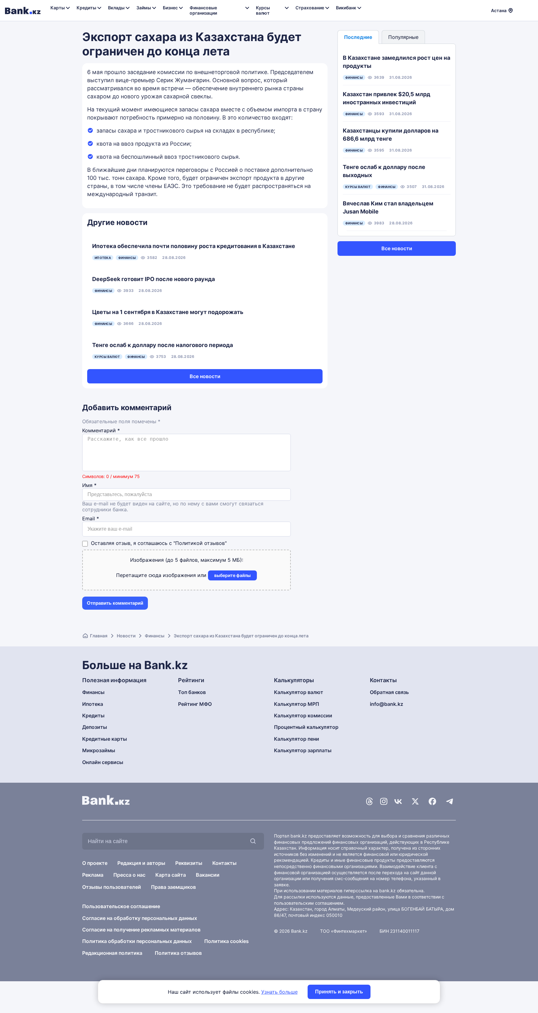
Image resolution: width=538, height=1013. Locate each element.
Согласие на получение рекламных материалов (141, 929)
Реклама (92, 875)
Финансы (154, 635)
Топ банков (192, 692)
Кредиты (93, 715)
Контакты (224, 863)
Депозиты (94, 727)
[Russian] (521, 9)
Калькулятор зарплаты (303, 750)
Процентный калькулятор (306, 727)
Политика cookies (226, 941)
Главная (98, 635)
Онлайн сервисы (102, 762)
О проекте (94, 863)
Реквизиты (188, 863)
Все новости (205, 376)
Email (90, 519)
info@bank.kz (386, 704)
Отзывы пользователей (111, 887)
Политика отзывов (178, 953)
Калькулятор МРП (296, 704)
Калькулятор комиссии (303, 715)
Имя (89, 485)
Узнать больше (279, 992)
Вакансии (207, 875)
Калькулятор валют (298, 692)
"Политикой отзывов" (200, 543)
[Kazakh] (529, 9)
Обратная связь (389, 692)
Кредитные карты (104, 739)
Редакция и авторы (141, 863)
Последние (358, 37)
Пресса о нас (129, 875)
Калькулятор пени (296, 739)
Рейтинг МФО (195, 704)
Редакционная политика (112, 953)
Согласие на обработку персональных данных (139, 918)
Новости (126, 635)
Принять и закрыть (339, 991)
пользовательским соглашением (308, 903)
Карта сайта (170, 875)
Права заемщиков (173, 887)
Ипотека (92, 704)
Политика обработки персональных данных (137, 941)
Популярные (403, 37)
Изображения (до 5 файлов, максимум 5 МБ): (186, 560)
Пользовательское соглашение (121, 906)
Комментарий (101, 431)
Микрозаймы (98, 750)
